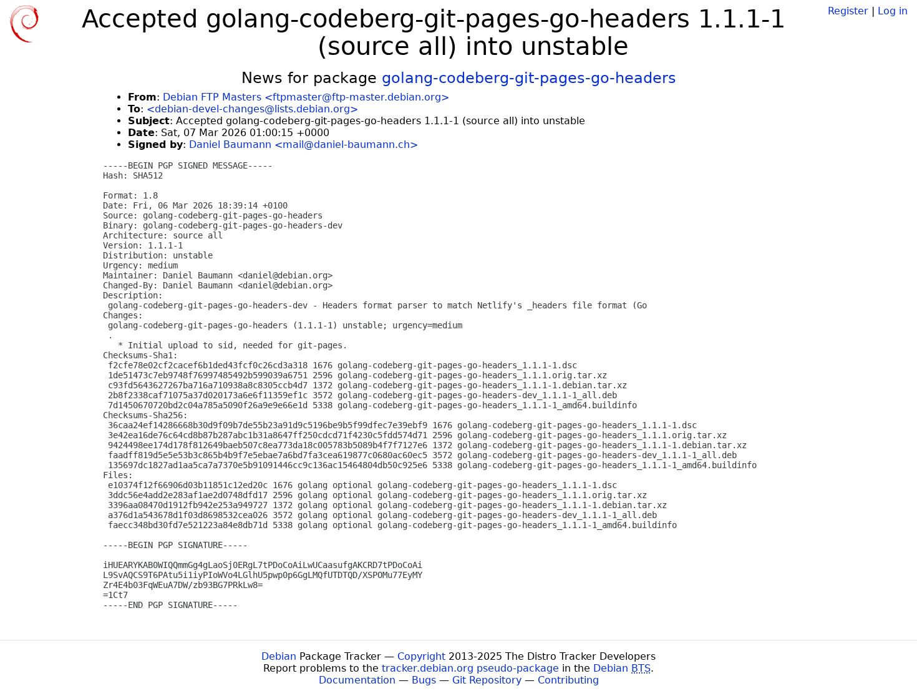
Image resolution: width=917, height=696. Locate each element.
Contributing (568, 680)
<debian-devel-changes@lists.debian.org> (252, 109)
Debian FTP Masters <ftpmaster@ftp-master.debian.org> (306, 97)
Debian (278, 656)
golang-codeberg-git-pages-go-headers (529, 78)
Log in (893, 11)
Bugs (424, 680)
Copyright (421, 656)
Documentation (357, 680)
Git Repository (487, 680)
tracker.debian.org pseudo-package (470, 668)
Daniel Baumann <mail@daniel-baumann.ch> (303, 144)
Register (848, 11)
